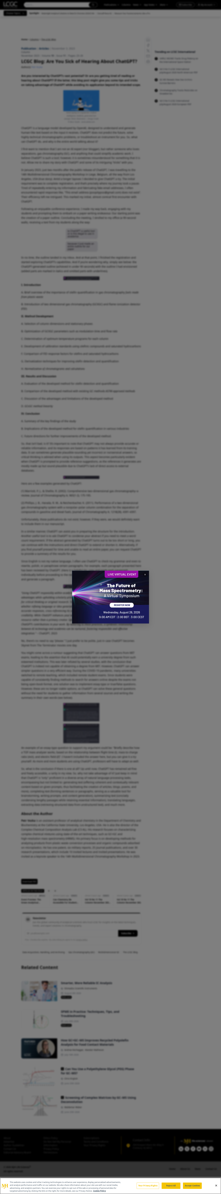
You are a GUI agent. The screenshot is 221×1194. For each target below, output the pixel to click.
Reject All (171, 1185)
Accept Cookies (192, 1185)
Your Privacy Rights (147, 1185)
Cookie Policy (99, 1190)
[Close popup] (145, 574)
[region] (110, 1186)
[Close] (216, 1185)
